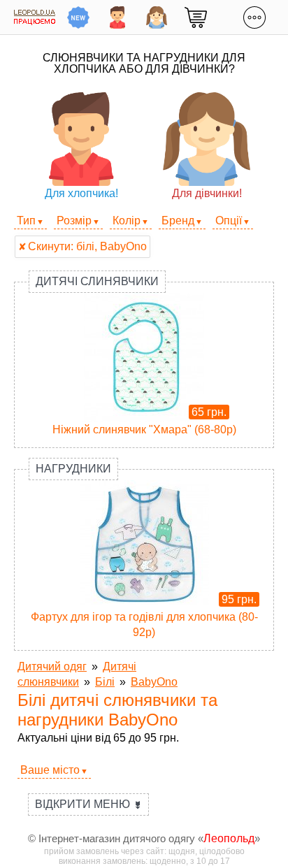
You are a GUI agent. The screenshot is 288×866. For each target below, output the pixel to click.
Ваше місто (50, 770)
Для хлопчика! (81, 193)
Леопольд (228, 838)
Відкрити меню (88, 804)
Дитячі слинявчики (97, 281)
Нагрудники (73, 469)
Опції (228, 220)
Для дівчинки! (207, 193)
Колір (127, 220)
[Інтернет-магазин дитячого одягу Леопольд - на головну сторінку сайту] (34, 17)
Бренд (177, 220)
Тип (26, 220)
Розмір (74, 220)
